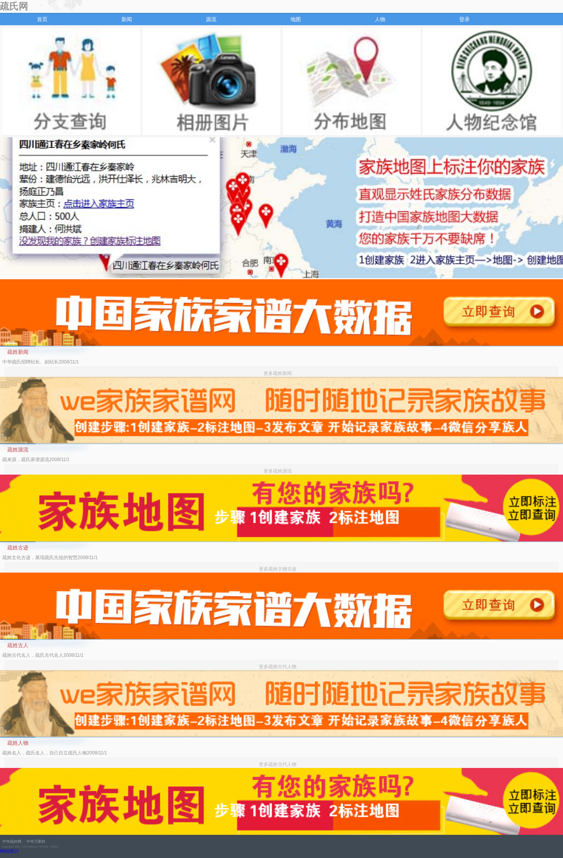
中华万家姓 (35, 841)
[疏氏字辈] (71, 81)
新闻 (126, 19)
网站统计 (9, 851)
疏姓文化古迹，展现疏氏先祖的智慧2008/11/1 (50, 557)
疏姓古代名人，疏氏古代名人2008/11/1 (43, 655)
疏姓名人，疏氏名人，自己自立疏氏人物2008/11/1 (54, 752)
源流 (211, 19)
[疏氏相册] (211, 81)
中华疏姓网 (11, 841)
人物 (380, 19)
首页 (42, 19)
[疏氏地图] (351, 81)
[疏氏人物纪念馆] (492, 81)
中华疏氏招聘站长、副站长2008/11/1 (40, 361)
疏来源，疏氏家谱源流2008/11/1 (35, 459)
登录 (464, 19)
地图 (295, 19)
